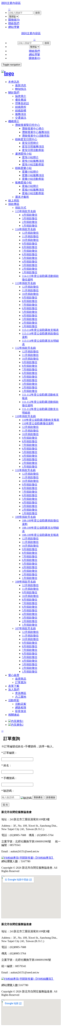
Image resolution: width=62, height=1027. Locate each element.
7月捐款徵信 (29, 250)
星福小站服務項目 (33, 189)
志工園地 (20, 696)
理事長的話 (22, 103)
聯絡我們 (13, 23)
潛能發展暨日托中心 (27, 124)
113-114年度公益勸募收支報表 (40, 329)
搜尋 (37, 12)
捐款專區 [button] (13, 204)
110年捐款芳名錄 (25, 416)
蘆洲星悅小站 (23, 153)
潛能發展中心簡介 (33, 128)
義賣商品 (20, 678)
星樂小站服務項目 (33, 175)
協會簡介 (20, 96)
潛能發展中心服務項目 (36, 132)
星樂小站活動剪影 (33, 178)
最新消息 (20, 85)
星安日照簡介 (30, 142)
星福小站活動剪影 (33, 193)
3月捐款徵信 (29, 218)
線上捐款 (13, 200)
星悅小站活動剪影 (33, 164)
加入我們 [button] (13, 689)
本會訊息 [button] (13, 81)
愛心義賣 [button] (13, 675)
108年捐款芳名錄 (25, 581)
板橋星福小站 (23, 182)
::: (9, 9)
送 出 (5, 804)
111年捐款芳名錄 (25, 470)
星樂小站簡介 (30, 171)
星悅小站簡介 (30, 157)
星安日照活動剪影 (33, 150)
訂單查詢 (20, 682)
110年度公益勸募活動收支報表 (40, 419)
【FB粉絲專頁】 (44, 857)
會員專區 (20, 693)
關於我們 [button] (13, 92)
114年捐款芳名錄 (25, 229)
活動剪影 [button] (13, 700)
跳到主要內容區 (11, 3)
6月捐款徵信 (29, 254)
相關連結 (13, 714)
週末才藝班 (22, 196)
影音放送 (20, 711)
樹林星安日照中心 (26, 139)
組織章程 (20, 106)
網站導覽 (13, 27)
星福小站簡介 (30, 186)
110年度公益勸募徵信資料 (38, 423)
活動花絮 (20, 703)
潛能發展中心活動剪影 (36, 135)
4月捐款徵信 (29, 214)
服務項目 (20, 114)
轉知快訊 (20, 89)
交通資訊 (20, 117)
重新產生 (38, 797)
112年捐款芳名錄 (25, 347)
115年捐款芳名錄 (25, 211)
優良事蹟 (20, 99)
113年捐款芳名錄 (25, 283)
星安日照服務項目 (33, 146)
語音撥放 (50, 797)
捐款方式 (20, 207)
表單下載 (13, 685)
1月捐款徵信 (29, 225)
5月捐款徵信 (29, 258)
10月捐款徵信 (30, 240)
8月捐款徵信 (29, 247)
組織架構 (20, 110)
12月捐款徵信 (30, 232)
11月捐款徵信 (30, 236)
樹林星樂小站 (23, 168)
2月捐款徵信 (29, 222)
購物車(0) (14, 19)
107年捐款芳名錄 (25, 628)
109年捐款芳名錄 (25, 516)
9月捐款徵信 (29, 243)
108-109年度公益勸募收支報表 (40, 534)
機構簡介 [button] (13, 121)
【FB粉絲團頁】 (44, 978)
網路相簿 (20, 707)
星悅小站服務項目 (33, 160)
